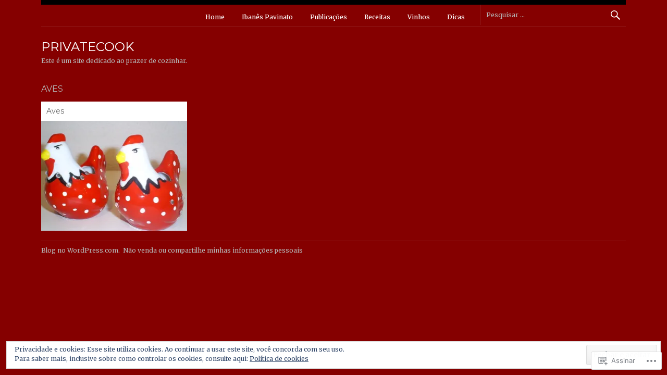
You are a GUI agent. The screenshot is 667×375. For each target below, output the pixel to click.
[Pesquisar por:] (553, 14)
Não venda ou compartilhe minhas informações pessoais (213, 250)
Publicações (328, 17)
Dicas (456, 17)
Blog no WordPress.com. (80, 250)
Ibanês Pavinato (267, 17)
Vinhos (418, 17)
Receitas (377, 17)
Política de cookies (279, 358)
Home (215, 17)
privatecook (87, 46)
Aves (55, 111)
